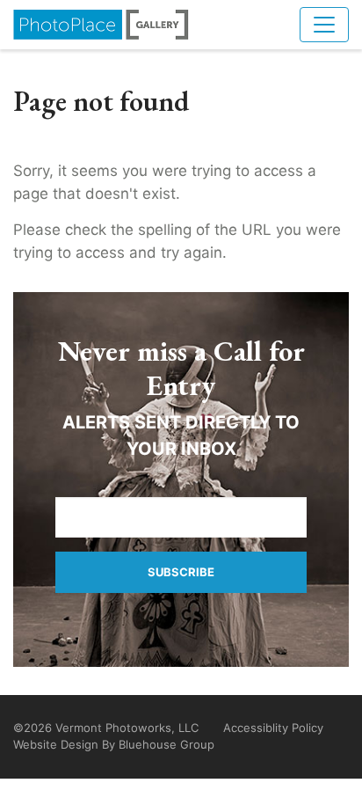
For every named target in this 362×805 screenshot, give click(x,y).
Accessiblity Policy (273, 728)
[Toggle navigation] (324, 24)
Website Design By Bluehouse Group (113, 744)
